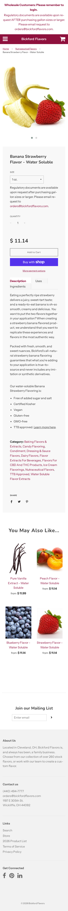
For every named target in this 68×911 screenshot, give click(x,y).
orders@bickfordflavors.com (29, 206)
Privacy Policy (12, 852)
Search (7, 830)
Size (12, 172)
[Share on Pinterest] (27, 501)
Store (6, 836)
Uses (38, 281)
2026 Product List (15, 841)
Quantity (15, 216)
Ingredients (18, 286)
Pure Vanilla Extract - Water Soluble (18, 583)
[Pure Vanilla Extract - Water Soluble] (18, 558)
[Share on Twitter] (19, 501)
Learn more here (44, 427)
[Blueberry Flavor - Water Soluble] (18, 622)
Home (6, 48)
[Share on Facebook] (12, 501)
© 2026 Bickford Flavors (33, 903)
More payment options (34, 270)
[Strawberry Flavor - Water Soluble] (50, 622)
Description (18, 281)
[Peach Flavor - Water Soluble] (50, 558)
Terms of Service (14, 846)
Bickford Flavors (33, 39)
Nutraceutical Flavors (26, 48)
